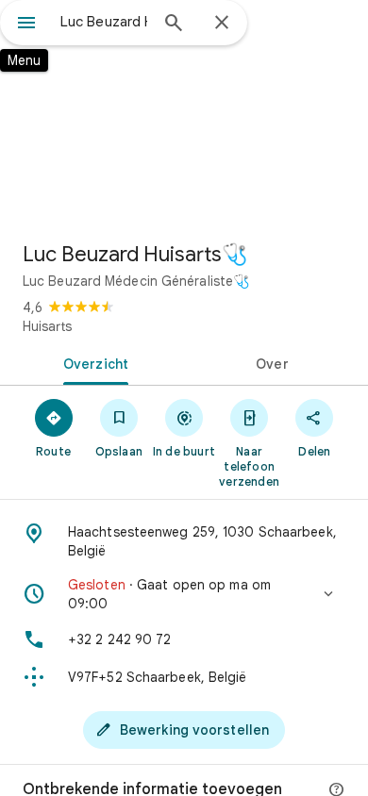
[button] (184, 594)
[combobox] (103, 21)
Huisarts (47, 326)
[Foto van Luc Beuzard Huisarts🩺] (184, 113)
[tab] (92, 362)
